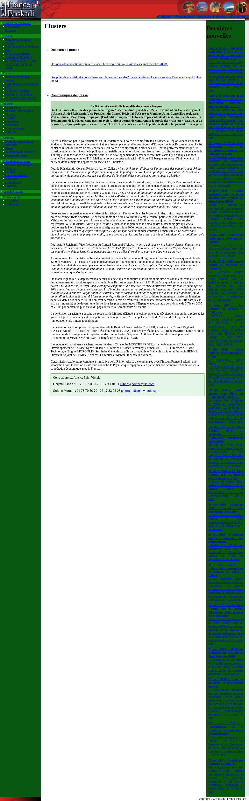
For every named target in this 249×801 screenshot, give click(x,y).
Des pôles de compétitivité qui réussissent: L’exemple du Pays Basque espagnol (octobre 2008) (109, 64)
